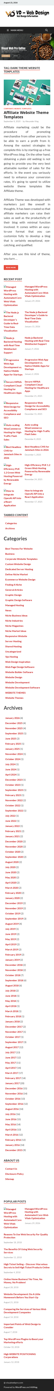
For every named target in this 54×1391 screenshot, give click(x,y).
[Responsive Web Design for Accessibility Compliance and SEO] (13, 403)
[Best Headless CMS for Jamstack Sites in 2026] (13, 446)
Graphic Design (13, 594)
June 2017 (10, 1057)
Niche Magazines (14, 625)
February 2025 (13, 743)
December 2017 (13, 1026)
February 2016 (13, 1139)
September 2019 (14, 918)
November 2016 (14, 1093)
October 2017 (12, 1036)
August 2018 (12, 985)
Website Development (17, 682)
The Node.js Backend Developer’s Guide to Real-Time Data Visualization (36, 317)
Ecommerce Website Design (20, 579)
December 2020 (13, 841)
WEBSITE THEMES (15, 692)
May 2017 (10, 1062)
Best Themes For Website (19, 548)
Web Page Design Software (19, 666)
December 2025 (13, 723)
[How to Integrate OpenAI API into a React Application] (13, 490)
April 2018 (10, 1006)
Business (10, 553)
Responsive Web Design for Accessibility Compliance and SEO (37, 406)
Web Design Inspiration (17, 661)
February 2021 (13, 831)
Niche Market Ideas (15, 630)
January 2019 (12, 959)
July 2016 (10, 1114)
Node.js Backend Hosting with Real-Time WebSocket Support (37, 340)
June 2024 (10, 769)
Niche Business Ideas (16, 615)
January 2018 (12, 1021)
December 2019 (13, 903)
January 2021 (12, 836)
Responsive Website (16, 636)
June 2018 (10, 995)
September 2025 (14, 733)
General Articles (14, 589)
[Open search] (46, 30)
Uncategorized (13, 651)
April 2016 (10, 1129)
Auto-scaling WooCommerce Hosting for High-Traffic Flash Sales (37, 429)
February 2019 (13, 954)
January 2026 (12, 717)
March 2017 (11, 1072)
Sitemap (9, 1179)
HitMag (33, 1387)
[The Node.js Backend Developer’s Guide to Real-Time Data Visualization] (13, 312)
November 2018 (14, 970)
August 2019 (12, 923)
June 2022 (10, 820)
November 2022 (14, 800)
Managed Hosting (14, 605)
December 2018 (13, 964)
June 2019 (10, 934)
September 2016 (14, 1103)
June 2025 (10, 738)
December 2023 (13, 779)
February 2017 (13, 1078)
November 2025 (14, 728)
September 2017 (14, 1042)
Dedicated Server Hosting (19, 569)
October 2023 (12, 784)
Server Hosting (13, 641)
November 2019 (14, 908)
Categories (11, 523)
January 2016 (12, 1144)
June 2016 (10, 1119)
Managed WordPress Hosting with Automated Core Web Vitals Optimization (36, 291)
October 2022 (12, 805)
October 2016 (12, 1098)
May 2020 (10, 877)
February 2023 (13, 795)
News (8, 610)
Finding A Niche (13, 584)
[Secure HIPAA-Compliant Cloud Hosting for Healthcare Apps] (13, 381)
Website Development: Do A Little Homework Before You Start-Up (22, 1296)
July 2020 (10, 867)
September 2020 (14, 856)
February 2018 (13, 1016)
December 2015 (13, 1150)
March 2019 (11, 949)
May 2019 (10, 939)
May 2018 (10, 1000)
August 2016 (12, 1108)
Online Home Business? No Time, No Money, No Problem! (23, 1281)
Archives (10, 528)
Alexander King (32, 121)
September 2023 (14, 789)
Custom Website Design (18, 564)
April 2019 (10, 944)
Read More (10, 267)
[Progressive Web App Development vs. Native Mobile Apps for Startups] (13, 359)
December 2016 (13, 1088)
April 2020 (10, 882)
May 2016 (10, 1124)
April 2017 (10, 1067)
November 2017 (14, 1031)
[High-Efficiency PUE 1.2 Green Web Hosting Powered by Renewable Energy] (13, 465)
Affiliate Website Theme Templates (26, 114)
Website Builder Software (19, 672)
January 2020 (12, 898)
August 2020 (12, 862)
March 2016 (11, 1134)
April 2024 (10, 774)
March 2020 (11, 887)
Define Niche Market (16, 574)
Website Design (13, 677)
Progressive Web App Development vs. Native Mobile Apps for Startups (37, 364)
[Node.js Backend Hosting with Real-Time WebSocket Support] (13, 338)
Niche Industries (14, 620)
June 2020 (10, 872)
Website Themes (14, 697)
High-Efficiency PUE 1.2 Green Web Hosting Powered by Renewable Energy (37, 469)
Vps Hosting (11, 656)
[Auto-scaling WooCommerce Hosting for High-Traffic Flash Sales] (13, 425)
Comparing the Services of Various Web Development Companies (25, 1311)
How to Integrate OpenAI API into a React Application (34, 493)
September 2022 (14, 810)
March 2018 (11, 1011)
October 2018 (12, 975)
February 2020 (13, 892)
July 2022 (10, 815)
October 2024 (12, 759)
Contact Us (11, 1168)
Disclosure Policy (14, 1173)
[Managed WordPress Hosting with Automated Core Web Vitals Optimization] (13, 286)
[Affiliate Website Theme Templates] (27, 92)
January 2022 (12, 825)
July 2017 (10, 1052)
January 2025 (12, 748)
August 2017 (12, 1047)
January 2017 (12, 1083)
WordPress (20, 1387)
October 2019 (12, 913)
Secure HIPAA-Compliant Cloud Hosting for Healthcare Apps (37, 386)
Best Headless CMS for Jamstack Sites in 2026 (37, 448)
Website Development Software (22, 687)
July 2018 (10, 990)
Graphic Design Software (18, 600)
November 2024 (14, 753)
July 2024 (10, 764)
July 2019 (10, 928)
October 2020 (12, 851)
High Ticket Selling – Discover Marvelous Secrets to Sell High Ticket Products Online (27, 1266)
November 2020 (14, 846)
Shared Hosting (13, 646)
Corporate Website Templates (17, 109)
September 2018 (14, 980)
